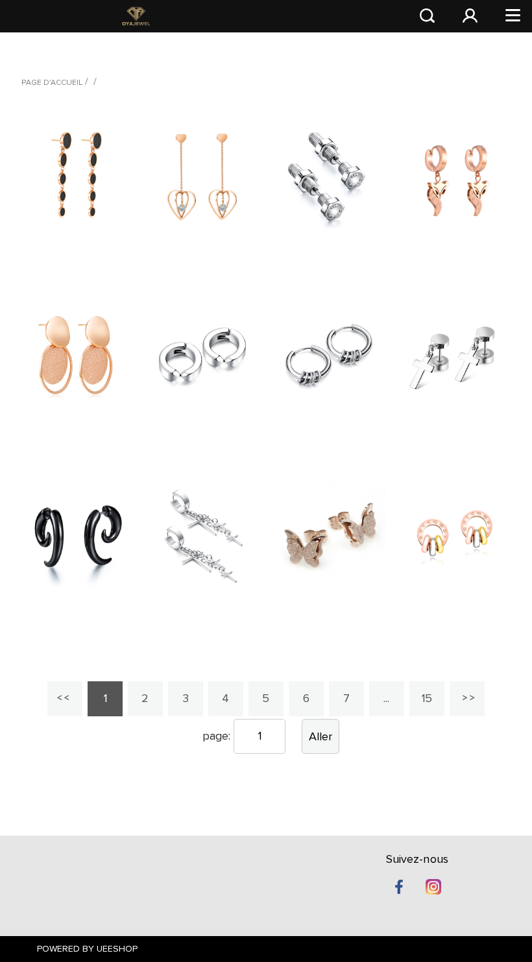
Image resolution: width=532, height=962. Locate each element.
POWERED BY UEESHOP (87, 949)
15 (426, 699)
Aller (320, 737)
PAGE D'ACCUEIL (51, 82)
